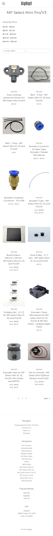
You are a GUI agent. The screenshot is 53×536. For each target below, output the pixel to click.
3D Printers (26, 445)
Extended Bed (26, 448)
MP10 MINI (26, 464)
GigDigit (26, 496)
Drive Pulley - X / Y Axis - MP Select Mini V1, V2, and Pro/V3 (39, 258)
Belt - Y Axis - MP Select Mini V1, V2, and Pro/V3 (14, 146)
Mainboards (26, 451)
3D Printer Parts (26, 475)
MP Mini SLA (27, 459)
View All (27, 498)
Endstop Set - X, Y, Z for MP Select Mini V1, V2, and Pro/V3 (14, 315)
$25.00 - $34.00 (10, 38)
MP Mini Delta (26, 456)
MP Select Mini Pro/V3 (26, 472)
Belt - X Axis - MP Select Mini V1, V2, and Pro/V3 (39, 98)
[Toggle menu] (3, 3)
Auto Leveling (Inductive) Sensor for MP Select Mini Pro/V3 (14, 98)
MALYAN (26, 493)
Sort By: (7, 51)
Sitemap (26, 433)
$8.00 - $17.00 (9, 30)
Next (46, 398)
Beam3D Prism (26, 478)
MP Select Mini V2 (26, 470)
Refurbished (26, 481)
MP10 (26, 462)
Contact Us (26, 428)
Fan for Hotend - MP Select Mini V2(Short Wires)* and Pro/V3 (39, 375)
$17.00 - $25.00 (9, 34)
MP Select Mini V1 (27, 467)
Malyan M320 (26, 453)
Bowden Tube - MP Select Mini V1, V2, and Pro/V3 (39, 204)
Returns (26, 430)
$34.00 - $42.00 (10, 41)
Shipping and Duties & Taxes (26, 425)
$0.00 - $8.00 (8, 27)
